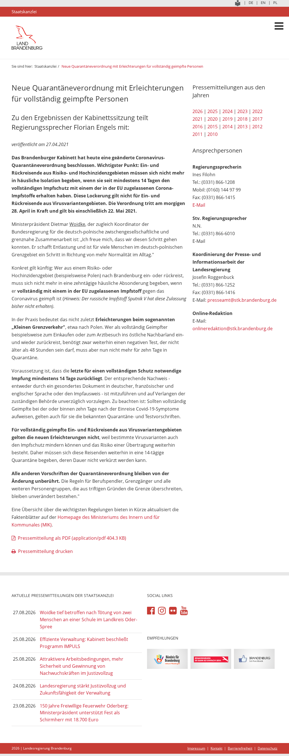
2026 (197, 111)
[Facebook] (151, 610)
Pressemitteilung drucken (45, 551)
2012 (257, 127)
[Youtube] (184, 610)
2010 (212, 134)
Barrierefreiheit (240, 748)
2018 (242, 119)
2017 (257, 119)
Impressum (196, 748)
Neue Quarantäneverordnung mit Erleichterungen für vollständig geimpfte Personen (132, 66)
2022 (257, 111)
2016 (197, 127)
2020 (212, 119)
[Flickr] (173, 610)
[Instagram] (162, 610)
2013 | (244, 127)
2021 (197, 119)
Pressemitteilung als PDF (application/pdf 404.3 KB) (72, 538)
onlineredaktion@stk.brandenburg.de (232, 328)
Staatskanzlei (45, 66)
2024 (227, 111)
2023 (242, 111)
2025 (212, 111)
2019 (227, 119)
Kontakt (216, 748)
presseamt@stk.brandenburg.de (242, 300)
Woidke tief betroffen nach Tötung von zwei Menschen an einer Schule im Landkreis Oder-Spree (88, 619)
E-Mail (198, 205)
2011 (197, 134)
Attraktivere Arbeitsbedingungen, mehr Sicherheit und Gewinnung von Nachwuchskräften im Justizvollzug (81, 666)
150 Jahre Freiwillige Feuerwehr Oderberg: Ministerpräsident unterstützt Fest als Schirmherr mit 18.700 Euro (84, 713)
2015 (212, 127)
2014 (227, 127)
